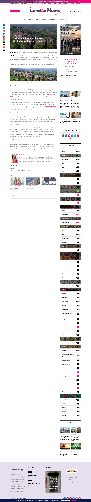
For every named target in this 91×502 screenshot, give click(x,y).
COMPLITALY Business (21, 498)
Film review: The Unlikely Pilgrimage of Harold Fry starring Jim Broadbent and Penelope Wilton (17, 187)
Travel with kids (17, 27)
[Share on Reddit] (4, 46)
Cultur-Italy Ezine (62, 19)
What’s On (31, 3)
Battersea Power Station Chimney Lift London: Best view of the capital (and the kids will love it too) (64, 104)
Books (49, 3)
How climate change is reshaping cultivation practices (76, 454)
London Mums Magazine (48, 19)
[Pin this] (4, 37)
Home (25, 19)
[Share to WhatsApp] (4, 40)
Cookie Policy (68, 482)
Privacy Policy (75, 482)
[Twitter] (14, 165)
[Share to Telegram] (4, 43)
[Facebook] (11, 165)
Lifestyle (65, 3)
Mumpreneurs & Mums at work (53, 474)
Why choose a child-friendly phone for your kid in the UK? (65, 123)
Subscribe (16, 11)
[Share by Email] (4, 50)
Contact (38, 19)
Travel (37, 3)
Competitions (24, 3)
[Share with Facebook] (4, 25)
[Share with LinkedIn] (4, 34)
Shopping (78, 3)
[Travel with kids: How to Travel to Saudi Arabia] (33, 181)
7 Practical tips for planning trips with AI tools (65, 454)
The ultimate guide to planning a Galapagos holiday (64, 438)
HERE (13, 488)
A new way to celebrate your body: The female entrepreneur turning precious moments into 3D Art (51, 1)
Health (59, 3)
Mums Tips (72, 3)
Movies (54, 3)
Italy (40, 52)
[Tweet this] (4, 28)
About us (31, 19)
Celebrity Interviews (14, 3)
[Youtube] (16, 165)
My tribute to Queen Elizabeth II (48, 185)
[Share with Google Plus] (4, 31)
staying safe (39, 131)
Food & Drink (43, 3)
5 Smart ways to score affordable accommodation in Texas (75, 438)
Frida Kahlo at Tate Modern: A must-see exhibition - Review (76, 123)
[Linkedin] (13, 165)
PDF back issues (22, 489)
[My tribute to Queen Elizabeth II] (49, 181)
